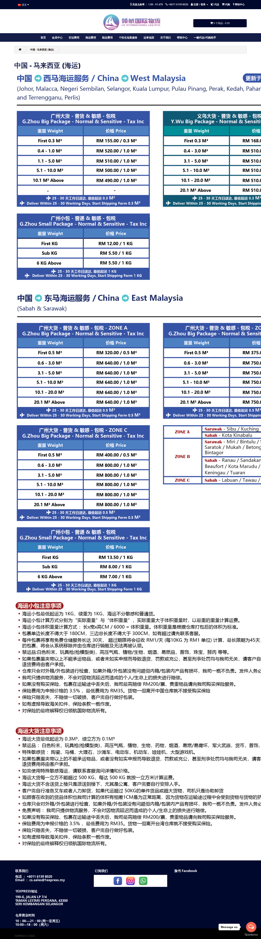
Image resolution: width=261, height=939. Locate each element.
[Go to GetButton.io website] (251, 935)
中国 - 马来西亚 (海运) (42, 49)
